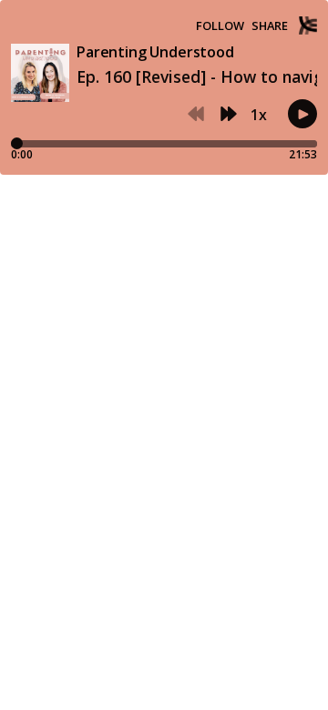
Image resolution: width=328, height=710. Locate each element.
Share (269, 26)
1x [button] (259, 114)
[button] (196, 114)
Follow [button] (220, 26)
